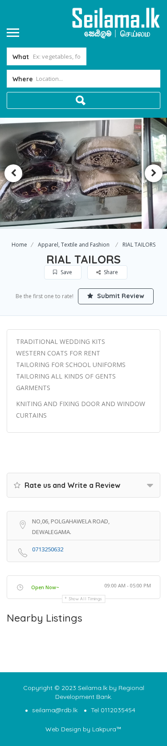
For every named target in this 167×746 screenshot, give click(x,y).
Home (19, 244)
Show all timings (85, 598)
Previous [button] (13, 173)
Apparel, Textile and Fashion (74, 244)
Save (65, 272)
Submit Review (119, 296)
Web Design (63, 729)
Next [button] (153, 173)
